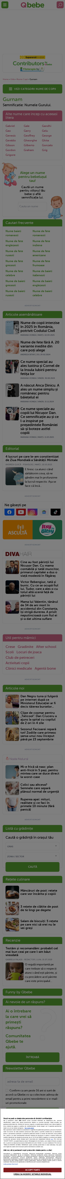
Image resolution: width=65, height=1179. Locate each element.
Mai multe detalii (29, 1128)
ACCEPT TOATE (32, 1170)
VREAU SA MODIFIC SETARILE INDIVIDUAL (32, 1174)
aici (52, 1139)
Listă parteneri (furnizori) (10, 1164)
